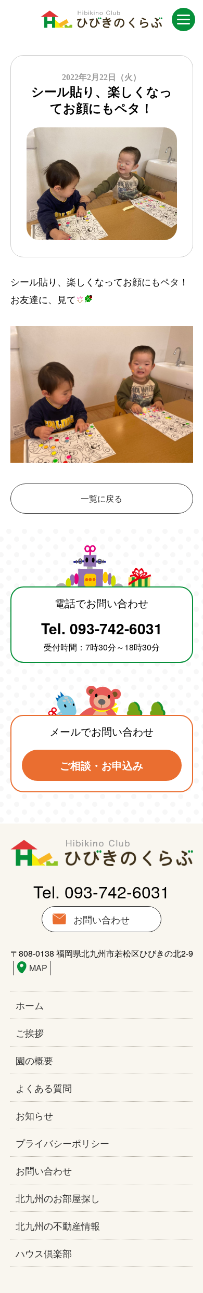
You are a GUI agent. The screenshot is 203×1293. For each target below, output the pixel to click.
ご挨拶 (30, 1032)
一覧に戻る (101, 498)
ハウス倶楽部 (44, 1253)
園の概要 (34, 1060)
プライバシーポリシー (62, 1143)
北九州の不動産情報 (58, 1225)
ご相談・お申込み (101, 765)
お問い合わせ (101, 919)
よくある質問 (44, 1087)
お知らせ (34, 1115)
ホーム (30, 1005)
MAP (38, 968)
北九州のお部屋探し (58, 1198)
